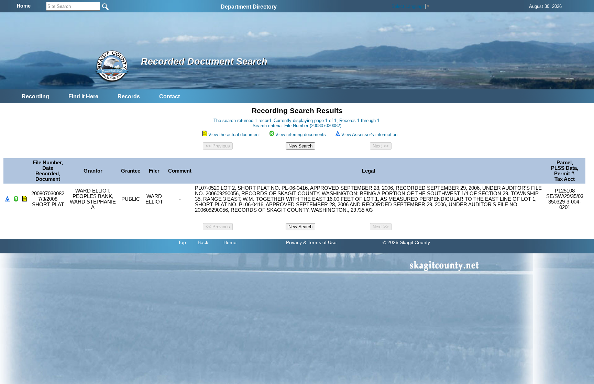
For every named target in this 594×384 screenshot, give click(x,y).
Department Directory (249, 7)
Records (129, 96)
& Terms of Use (320, 242)
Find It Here (83, 96)
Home (229, 242)
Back (203, 242)
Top (182, 242)
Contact (169, 96)
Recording (35, 96)
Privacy (294, 242)
